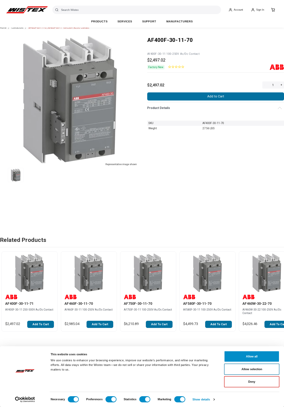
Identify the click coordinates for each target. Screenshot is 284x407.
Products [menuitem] (99, 21)
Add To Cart (40, 324)
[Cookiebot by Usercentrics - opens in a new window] (25, 399)
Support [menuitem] (149, 21)
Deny (251, 381)
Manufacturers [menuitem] (179, 21)
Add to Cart (215, 96)
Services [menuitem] (124, 21)
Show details (201, 399)
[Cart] (273, 10)
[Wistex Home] (27, 9)
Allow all (252, 356)
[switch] (110, 399)
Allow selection (251, 369)
